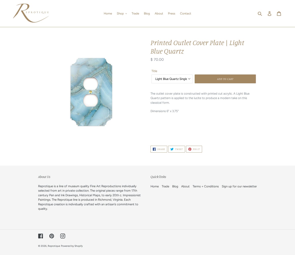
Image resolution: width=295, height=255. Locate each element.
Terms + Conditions (206, 186)
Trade (165, 186)
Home (155, 186)
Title (154, 71)
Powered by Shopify (72, 246)
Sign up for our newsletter (239, 186)
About (185, 186)
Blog (175, 186)
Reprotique (54, 246)
